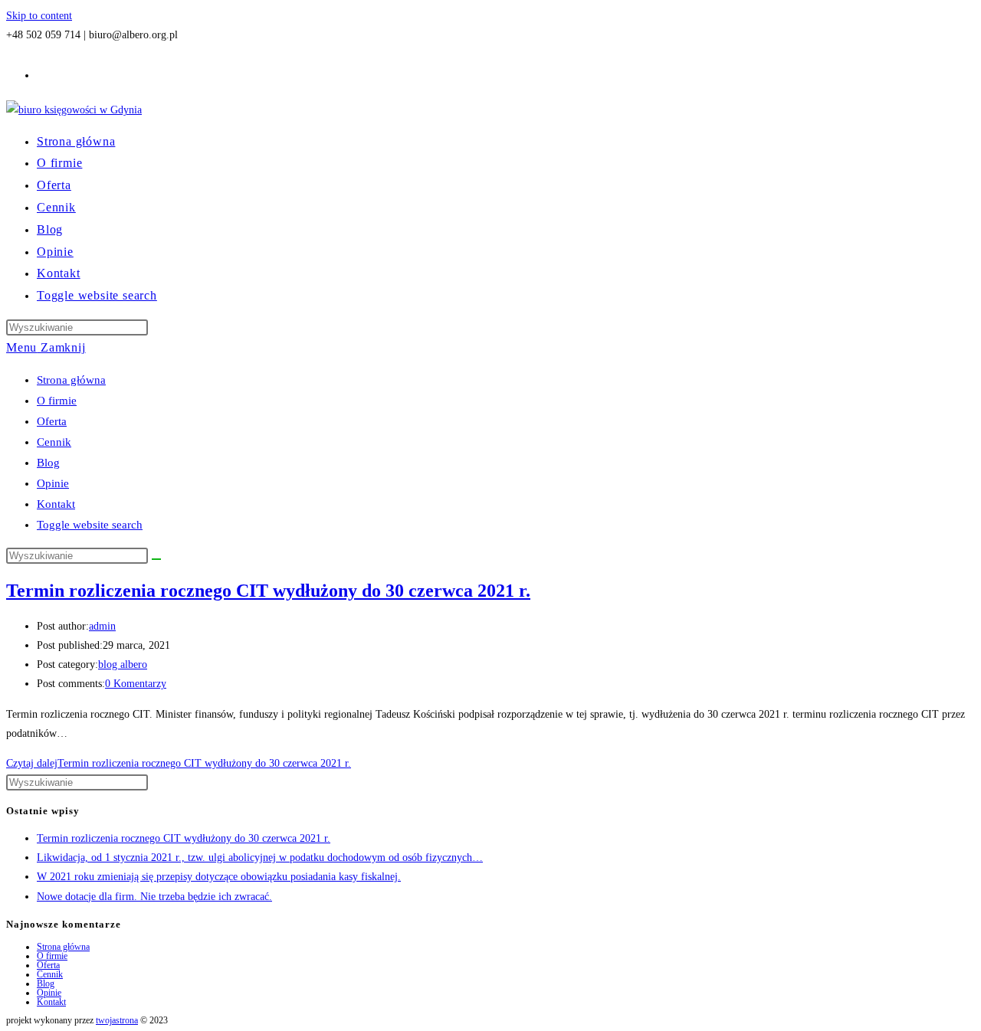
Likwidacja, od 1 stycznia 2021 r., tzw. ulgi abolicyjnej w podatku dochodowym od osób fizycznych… (260, 857)
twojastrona (117, 1020)
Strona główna (71, 380)
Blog (48, 463)
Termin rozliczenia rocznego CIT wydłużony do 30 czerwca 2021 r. (268, 591)
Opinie (53, 483)
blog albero (122, 664)
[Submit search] (156, 559)
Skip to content (39, 15)
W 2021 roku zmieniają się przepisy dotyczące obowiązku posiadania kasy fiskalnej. (219, 876)
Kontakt (56, 504)
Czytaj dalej (178, 763)
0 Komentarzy (135, 683)
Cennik (54, 442)
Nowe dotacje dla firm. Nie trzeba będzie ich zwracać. (154, 896)
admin (102, 626)
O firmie (57, 400)
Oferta (52, 421)
